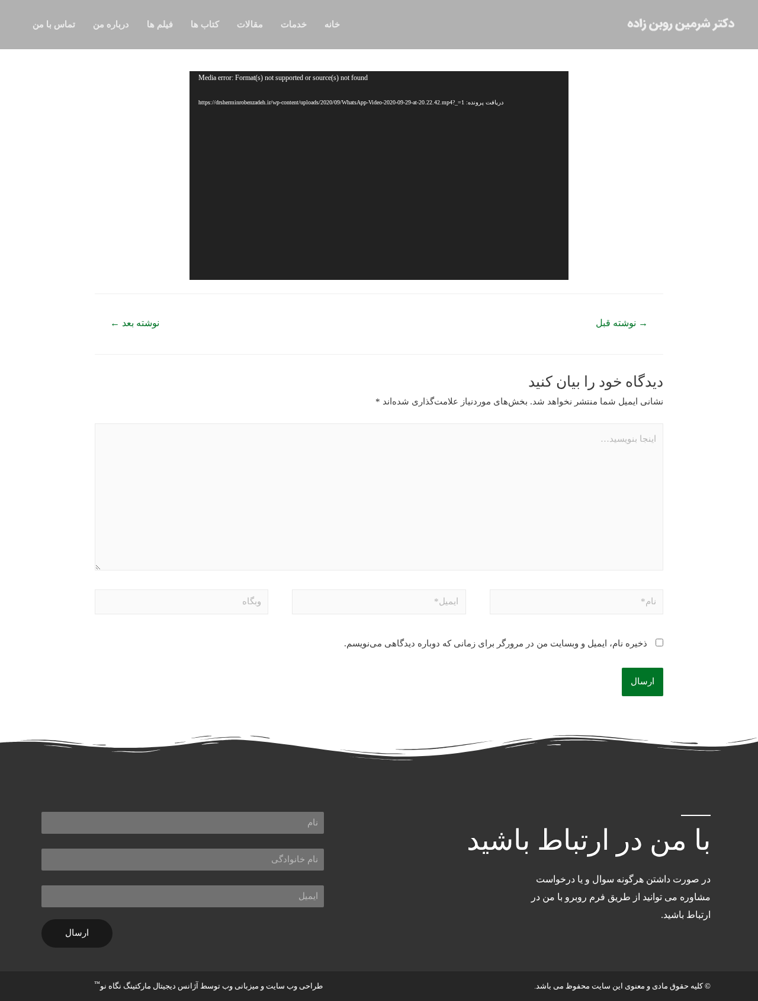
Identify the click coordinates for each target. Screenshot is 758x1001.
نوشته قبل (622, 323)
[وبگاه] (181, 603)
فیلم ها (160, 24)
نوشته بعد (134, 323)
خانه (332, 24)
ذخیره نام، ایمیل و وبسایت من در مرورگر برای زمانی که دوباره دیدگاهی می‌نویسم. (495, 643)
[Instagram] (624, 961)
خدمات (294, 24)
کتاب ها (205, 24)
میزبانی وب (240, 985)
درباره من (111, 24)
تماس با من (54, 24)
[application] (379, 175)
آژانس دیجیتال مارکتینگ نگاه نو (146, 983)
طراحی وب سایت (294, 985)
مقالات (250, 24)
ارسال (77, 933)
